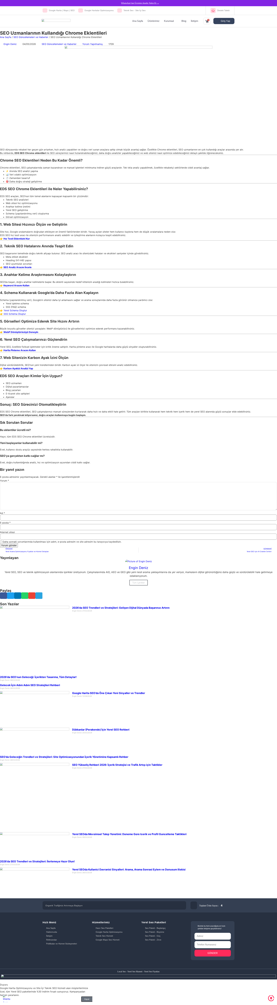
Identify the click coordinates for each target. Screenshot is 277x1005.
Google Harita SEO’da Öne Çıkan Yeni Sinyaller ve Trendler (108, 693)
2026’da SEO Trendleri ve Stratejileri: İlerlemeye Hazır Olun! (37, 861)
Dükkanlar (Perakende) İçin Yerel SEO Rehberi (100, 729)
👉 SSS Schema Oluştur (13, 313)
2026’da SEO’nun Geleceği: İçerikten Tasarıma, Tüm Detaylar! (38, 677)
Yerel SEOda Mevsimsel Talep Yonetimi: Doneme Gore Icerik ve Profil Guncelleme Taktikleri (129, 834)
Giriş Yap (225, 21)
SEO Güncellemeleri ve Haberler (30, 37)
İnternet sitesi (7, 532)
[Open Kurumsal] (176, 21)
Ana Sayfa (5, 37)
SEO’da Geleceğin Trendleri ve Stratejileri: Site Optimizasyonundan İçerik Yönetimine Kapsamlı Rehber (64, 756)
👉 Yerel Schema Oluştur (13, 310)
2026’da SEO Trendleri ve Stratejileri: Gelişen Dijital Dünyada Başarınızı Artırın (121, 607)
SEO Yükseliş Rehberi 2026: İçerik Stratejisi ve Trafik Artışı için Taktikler (117, 764)
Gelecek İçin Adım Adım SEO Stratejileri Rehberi (30, 685)
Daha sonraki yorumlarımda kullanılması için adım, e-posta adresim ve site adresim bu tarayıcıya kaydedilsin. (62, 542)
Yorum (4, 480)
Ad (2, 513)
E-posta (5, 522)
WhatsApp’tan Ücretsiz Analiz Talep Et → (140, 3)
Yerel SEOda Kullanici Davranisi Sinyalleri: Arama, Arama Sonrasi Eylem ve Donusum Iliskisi (129, 869)
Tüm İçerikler (138, 582)
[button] (3, 595)
